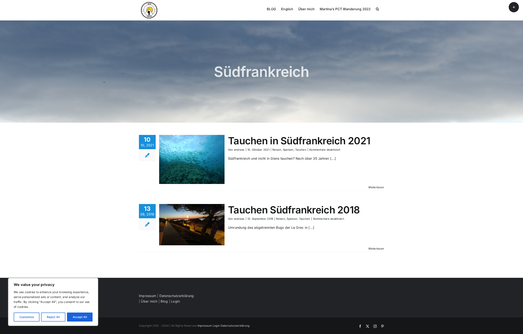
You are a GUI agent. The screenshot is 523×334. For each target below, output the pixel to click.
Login (175, 301)
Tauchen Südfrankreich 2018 (294, 210)
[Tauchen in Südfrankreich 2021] (192, 159)
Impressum (147, 296)
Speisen (288, 149)
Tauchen (300, 149)
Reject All (53, 317)
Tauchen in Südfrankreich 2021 (299, 141)
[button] (377, 8)
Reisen (276, 149)
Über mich (149, 301)
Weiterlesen (376, 187)
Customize (26, 317)
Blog (164, 301)
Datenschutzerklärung (176, 296)
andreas (239, 149)
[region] (53, 302)
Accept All (80, 317)
